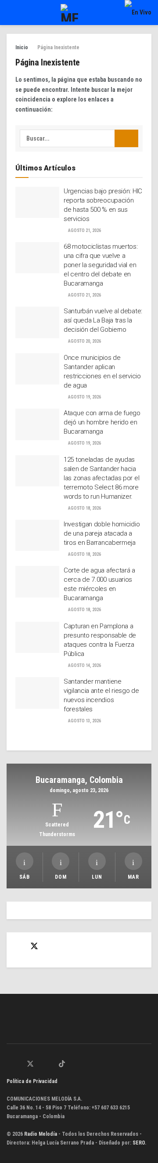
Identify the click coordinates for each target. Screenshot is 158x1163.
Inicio (21, 47)
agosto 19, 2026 (84, 397)
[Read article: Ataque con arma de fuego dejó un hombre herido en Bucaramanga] (37, 424)
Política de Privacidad (32, 1081)
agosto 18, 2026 (84, 508)
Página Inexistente (58, 47)
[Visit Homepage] (69, 13)
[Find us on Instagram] (41, 1064)
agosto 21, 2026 (84, 230)
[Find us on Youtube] (51, 1064)
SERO (139, 1143)
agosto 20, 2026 (84, 341)
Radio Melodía (40, 1134)
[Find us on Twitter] (34, 946)
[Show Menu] (10, 12)
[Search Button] (126, 138)
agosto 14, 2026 (84, 665)
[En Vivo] (138, 12)
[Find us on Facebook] (18, 947)
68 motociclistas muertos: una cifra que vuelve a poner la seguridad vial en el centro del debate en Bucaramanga (101, 265)
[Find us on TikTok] (62, 1064)
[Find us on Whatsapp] (9, 1064)
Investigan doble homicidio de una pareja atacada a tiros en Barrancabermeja (102, 533)
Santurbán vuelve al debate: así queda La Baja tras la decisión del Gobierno (103, 320)
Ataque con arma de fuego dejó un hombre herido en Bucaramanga (102, 422)
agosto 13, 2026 (84, 720)
